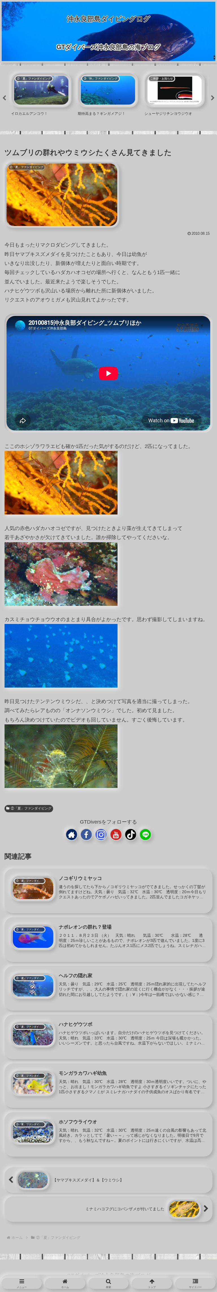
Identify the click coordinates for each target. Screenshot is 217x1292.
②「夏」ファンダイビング (31, 808)
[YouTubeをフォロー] (116, 834)
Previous (4, 98)
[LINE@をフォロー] (145, 834)
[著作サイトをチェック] (71, 834)
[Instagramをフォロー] (101, 834)
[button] (197, 983)
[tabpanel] (41, 97)
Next (213, 98)
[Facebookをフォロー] (86, 834)
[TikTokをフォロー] (130, 834)
